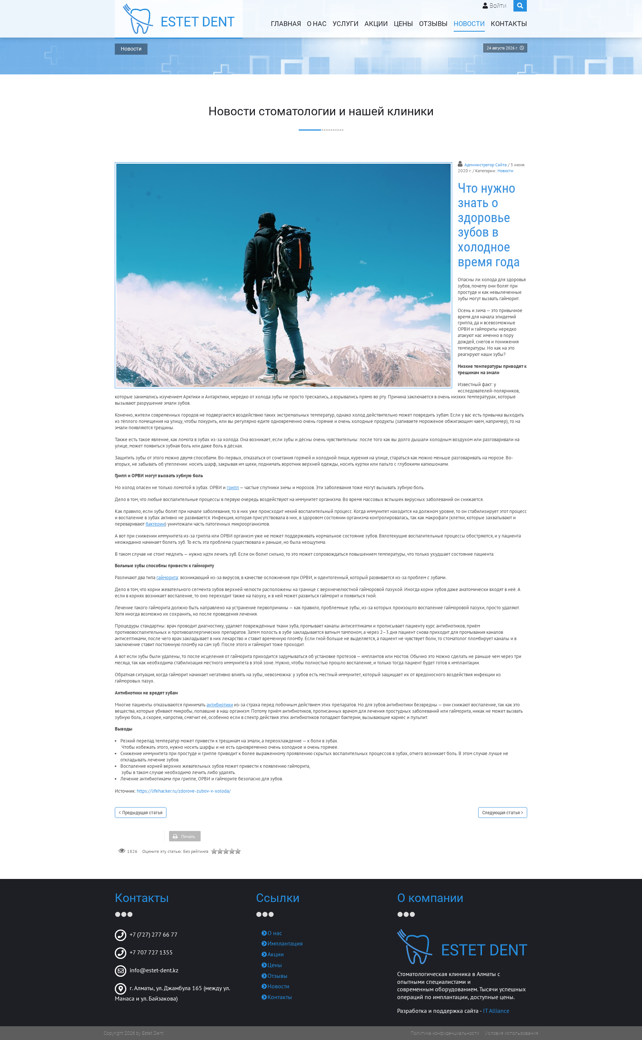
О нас (317, 24)
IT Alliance (496, 1010)
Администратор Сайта (485, 164)
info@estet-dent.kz (154, 970)
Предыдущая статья (142, 812)
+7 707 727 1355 (151, 952)
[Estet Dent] (178, 19)
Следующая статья (501, 812)
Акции (376, 24)
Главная (286, 24)
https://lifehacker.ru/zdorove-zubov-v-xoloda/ (184, 791)
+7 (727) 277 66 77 (154, 934)
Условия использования (511, 1033)
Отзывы (433, 24)
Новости (469, 24)
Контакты (509, 24)
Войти (498, 5)
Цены (403, 24)
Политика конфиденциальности (445, 1033)
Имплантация (285, 943)
